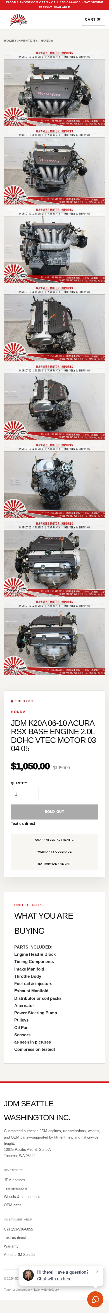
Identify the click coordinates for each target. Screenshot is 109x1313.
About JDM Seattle (19, 1255)
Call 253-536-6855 (18, 1229)
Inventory (27, 40)
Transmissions (16, 1188)
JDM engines (14, 1180)
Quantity (19, 783)
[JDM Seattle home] (38, 20)
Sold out (55, 812)
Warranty (11, 1246)
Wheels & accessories (22, 1197)
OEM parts (13, 1205)
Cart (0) (93, 19)
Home (9, 40)
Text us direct (23, 823)
